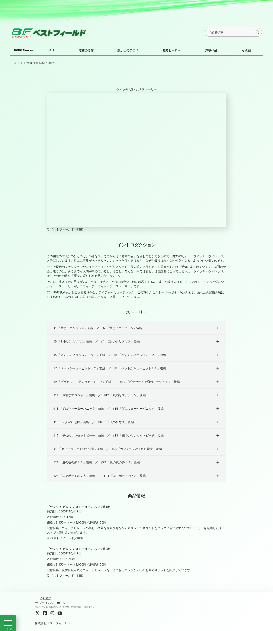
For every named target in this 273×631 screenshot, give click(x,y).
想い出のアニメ (128, 50)
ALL (52, 50)
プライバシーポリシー (54, 603)
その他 (246, 50)
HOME (13, 63)
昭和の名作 (86, 50)
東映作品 (211, 50)
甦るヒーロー (172, 50)
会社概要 (45, 598)
